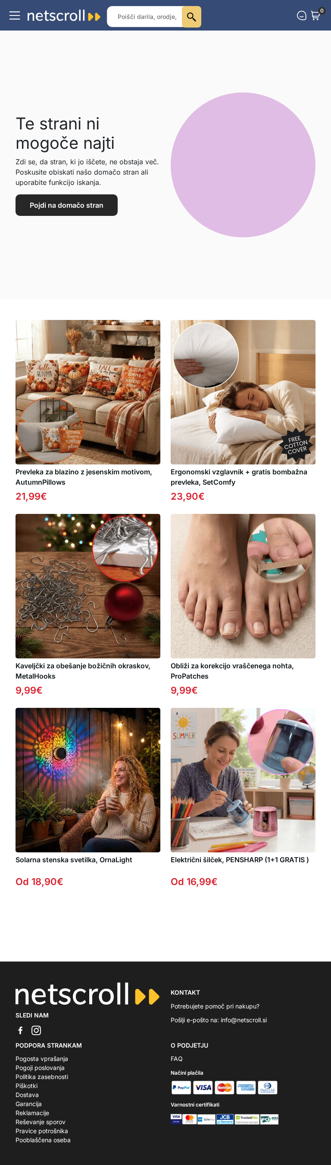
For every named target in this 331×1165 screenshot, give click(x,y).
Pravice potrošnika (42, 1130)
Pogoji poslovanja (40, 1067)
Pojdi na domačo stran (66, 205)
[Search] (191, 17)
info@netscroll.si (244, 1020)
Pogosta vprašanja (42, 1058)
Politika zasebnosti (42, 1076)
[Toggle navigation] (15, 15)
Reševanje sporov (41, 1121)
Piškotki (26, 1085)
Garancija (29, 1103)
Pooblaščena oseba (43, 1139)
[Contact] (302, 15)
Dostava (27, 1094)
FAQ (177, 1058)
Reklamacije (32, 1112)
